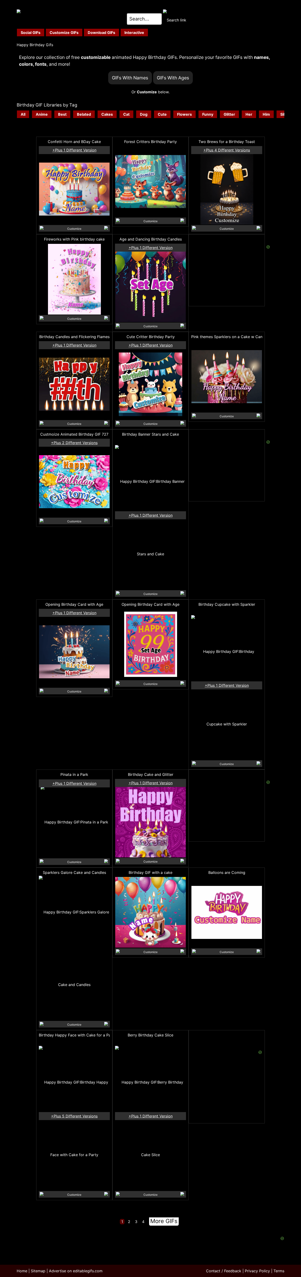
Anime (42, 114)
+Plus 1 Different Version (74, 150)
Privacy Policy (257, 1271)
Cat (126, 114)
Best (62, 114)
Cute (162, 114)
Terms (278, 1271)
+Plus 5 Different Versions (74, 1116)
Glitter (229, 114)
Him (266, 114)
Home (22, 1271)
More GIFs (164, 1221)
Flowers (184, 114)
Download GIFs (101, 32)
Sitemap (38, 1271)
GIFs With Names (130, 78)
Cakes (107, 114)
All (23, 114)
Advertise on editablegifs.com (76, 1271)
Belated (84, 114)
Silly (284, 114)
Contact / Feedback (223, 1271)
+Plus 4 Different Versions (226, 150)
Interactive (134, 32)
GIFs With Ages (173, 78)
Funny (207, 114)
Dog (143, 114)
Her (249, 114)
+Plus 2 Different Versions (74, 442)
